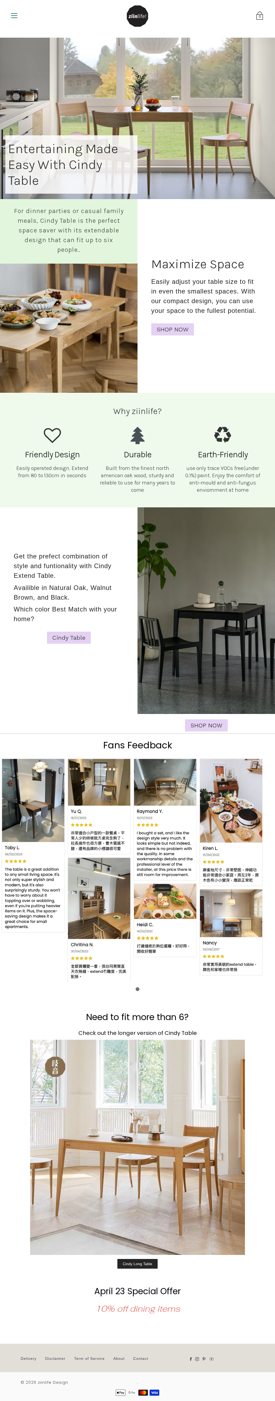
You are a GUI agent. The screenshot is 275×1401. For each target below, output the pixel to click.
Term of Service (89, 1358)
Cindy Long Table (137, 1264)
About (119, 1358)
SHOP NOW (173, 329)
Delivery (29, 1358)
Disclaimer (55, 1358)
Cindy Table (68, 637)
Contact (140, 1358)
